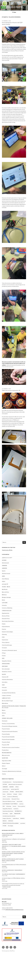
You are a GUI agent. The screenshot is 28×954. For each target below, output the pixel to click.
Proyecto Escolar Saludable (8, 736)
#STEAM (5, 784)
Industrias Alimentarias (7, 679)
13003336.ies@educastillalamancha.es (14, 909)
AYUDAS (12, 791)
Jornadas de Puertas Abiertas (8, 692)
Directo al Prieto (5, 616)
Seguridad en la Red (6, 760)
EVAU (3, 637)
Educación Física (6, 618)
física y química (21, 806)
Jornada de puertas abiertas (9, 816)
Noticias (4, 713)
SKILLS (3, 766)
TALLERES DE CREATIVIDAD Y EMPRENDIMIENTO (13, 874)
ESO (4, 806)
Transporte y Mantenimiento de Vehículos (11, 771)
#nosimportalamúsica (18, 782)
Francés (4, 655)
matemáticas (16, 818)
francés (14, 806)
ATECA (3, 581)
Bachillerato (4, 589)
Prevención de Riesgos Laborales (9, 726)
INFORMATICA (18, 811)
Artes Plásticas (5, 578)
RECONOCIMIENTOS (6, 752)
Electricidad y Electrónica (8, 621)
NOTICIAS (10, 821)
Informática (4, 682)
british (20, 794)
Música (3, 710)
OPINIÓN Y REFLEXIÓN (7, 718)
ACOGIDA (4, 560)
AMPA (3, 576)
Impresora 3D (5, 677)
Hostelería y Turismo (7, 671)
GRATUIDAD (5, 666)
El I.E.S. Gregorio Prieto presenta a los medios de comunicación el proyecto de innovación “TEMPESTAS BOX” (13, 885)
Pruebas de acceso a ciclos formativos (10, 747)
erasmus (21, 803)
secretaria (22, 823)
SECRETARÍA (5, 758)
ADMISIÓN (4, 565)
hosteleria (16, 808)
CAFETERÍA (4, 602)
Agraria (3, 570)
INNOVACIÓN (17, 813)
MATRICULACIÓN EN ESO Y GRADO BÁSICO (12, 870)
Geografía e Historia (6, 661)
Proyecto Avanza (6, 728)
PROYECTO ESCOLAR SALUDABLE (11, 823)
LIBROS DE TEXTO (6, 698)
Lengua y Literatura (6, 695)
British (3, 600)
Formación (4, 647)
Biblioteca (4, 594)
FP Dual (3, 653)
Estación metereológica (7, 631)
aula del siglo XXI (15, 789)
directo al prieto (6, 799)
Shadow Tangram (6, 763)
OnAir (3, 715)
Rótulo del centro (6, 755)
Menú (14, 12)
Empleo (3, 624)
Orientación (4, 721)
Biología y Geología (6, 597)
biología (15, 794)
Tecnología (4, 768)
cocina (4, 796)
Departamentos (5, 613)
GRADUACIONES (6, 663)
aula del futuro (6, 789)
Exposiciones (5, 639)
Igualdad (4, 674)
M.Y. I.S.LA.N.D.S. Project (7, 700)
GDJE (3, 658)
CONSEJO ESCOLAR (6, 610)
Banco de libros (5, 592)
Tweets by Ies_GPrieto (7, 550)
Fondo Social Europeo (7, 645)
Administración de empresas (15, 784)
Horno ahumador (6, 669)
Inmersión (4, 687)
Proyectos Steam (6, 742)
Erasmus (4, 629)
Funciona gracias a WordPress (8, 950)
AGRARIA (11, 786)
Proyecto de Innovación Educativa (9, 731)
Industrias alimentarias (8, 811)
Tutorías (4, 774)
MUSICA (22, 818)
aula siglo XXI (5, 584)
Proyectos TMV (5, 744)
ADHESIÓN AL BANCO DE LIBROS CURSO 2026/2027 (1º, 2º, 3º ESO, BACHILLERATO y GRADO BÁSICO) (13, 846)
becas (4, 794)
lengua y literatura (7, 818)
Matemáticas (5, 703)
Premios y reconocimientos (8, 723)
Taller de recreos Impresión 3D (11, 390)
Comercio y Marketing (7, 608)
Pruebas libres (5, 750)
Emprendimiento (6, 626)
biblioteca (9, 794)
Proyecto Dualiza (6, 734)
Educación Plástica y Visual (9, 801)
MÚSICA (5, 821)
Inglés (3, 684)
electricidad (19, 801)
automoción (5, 791)
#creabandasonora (7, 782)
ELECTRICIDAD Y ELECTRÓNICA (10, 803)
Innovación (4, 690)
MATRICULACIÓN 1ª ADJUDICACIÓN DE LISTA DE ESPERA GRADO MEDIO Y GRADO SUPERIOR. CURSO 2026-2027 (13, 853)
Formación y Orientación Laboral (9, 650)
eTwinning (4, 634)
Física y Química (5, 642)
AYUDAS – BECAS (6, 586)
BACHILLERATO (19, 791)
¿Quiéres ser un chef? (7, 557)
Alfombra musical (6, 573)
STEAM (4, 825)
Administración (5, 563)
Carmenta (4, 605)
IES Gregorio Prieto (12, 7)
